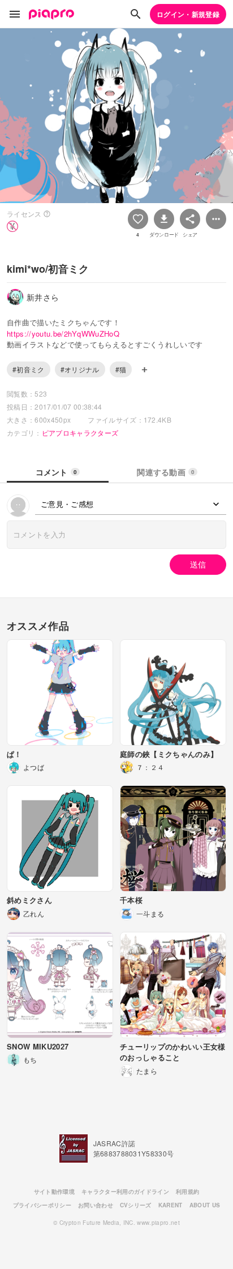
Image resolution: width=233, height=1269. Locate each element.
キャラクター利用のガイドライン (125, 1191)
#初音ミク (28, 369)
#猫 (121, 369)
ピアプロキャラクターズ (80, 432)
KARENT (170, 1205)
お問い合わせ (95, 1205)
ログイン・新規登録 (188, 14)
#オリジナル (80, 369)
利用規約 (187, 1191)
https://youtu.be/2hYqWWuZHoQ (63, 333)
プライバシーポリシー (42, 1205)
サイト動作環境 (54, 1191)
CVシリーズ (136, 1205)
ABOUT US (205, 1205)
